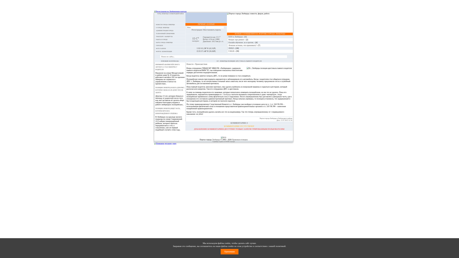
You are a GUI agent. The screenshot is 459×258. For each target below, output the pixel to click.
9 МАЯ (231, 51)
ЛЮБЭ (231, 48)
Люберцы (227, 94)
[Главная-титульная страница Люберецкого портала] (169, 19)
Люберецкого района (285, 118)
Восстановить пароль (212, 30)
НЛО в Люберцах (235, 37)
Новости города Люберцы (165, 24)
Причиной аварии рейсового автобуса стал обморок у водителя (167, 66)
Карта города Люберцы (164, 42)
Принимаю (229, 251)
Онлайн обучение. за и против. (241, 42)
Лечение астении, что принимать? (242, 45)
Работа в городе (162, 39)
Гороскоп (159, 45)
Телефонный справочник (165, 33)
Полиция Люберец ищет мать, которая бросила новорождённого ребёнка (167, 110)
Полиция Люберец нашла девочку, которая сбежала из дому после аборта (170, 90)
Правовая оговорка (240, 140)
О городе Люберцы (162, 27)
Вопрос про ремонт (236, 40)
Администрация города (164, 30)
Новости (190, 64)
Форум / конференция (164, 51)
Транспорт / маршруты (164, 36)
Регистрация (197, 30)
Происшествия (201, 64)
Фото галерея (161, 48)
